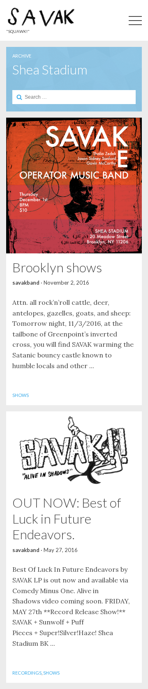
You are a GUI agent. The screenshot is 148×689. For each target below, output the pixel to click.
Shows (20, 395)
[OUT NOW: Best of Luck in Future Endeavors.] (74, 450)
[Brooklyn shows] (74, 185)
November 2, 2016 (66, 282)
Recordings (27, 672)
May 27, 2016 (61, 550)
